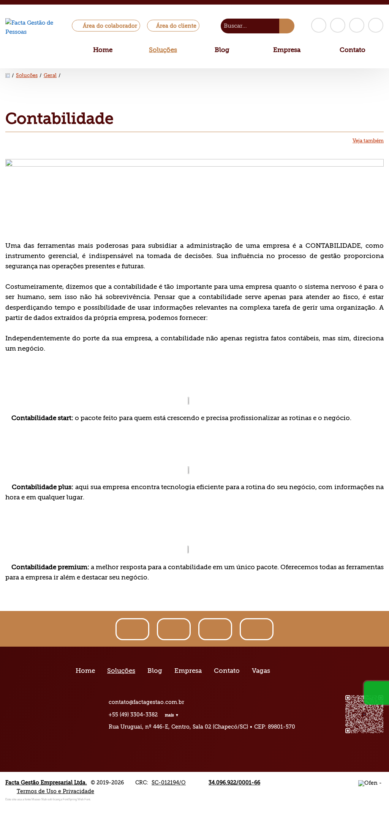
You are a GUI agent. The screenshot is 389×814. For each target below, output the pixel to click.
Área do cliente (176, 26)
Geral (50, 75)
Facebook (318, 25)
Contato (352, 50)
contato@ (146, 702)
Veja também (368, 140)
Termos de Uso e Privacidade (55, 791)
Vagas (261, 670)
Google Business (375, 25)
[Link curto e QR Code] (22, 793)
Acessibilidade (22, 762)
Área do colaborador (110, 26)
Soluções (163, 50)
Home (102, 50)
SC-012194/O (169, 782)
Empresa (286, 50)
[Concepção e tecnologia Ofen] (371, 782)
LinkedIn (356, 25)
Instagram (337, 25)
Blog (222, 50)
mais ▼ (172, 715)
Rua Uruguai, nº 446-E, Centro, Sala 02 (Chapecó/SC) (178, 727)
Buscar (286, 26)
